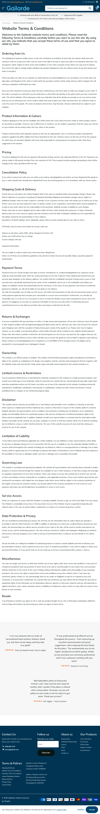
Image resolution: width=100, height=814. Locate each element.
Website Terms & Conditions (11, 771)
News (63, 750)
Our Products (88, 734)
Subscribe (46, 753)
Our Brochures (85, 750)
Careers (63, 744)
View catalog (3, 8)
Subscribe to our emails (45, 739)
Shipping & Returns (8, 768)
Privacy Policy (6, 782)
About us (67, 734)
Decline (81, 810)
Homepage (6, 23)
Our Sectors (84, 742)
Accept (92, 810)
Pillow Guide (84, 744)
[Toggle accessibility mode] (97, 2)
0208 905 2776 (37, 2)
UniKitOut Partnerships (69, 742)
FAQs (63, 747)
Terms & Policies (12, 763)
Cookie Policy (6, 785)
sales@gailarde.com (17, 2)
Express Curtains (86, 747)
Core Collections (85, 739)
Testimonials (65, 739)
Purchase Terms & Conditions (12, 773)
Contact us (64, 753)
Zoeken (90, 8)
